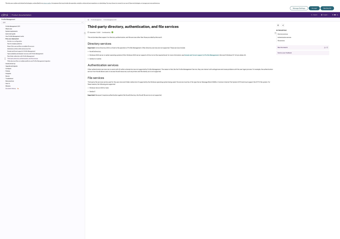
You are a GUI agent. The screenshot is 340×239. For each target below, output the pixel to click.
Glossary (7, 86)
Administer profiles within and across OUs (19, 48)
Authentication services (284, 37)
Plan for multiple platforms (14, 43)
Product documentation (21, 15)
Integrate (8, 73)
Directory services (283, 34)
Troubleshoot (9, 78)
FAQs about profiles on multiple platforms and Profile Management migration (28, 61)
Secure (7, 76)
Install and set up (10, 63)
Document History (10, 88)
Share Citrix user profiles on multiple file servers (20, 46)
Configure (8, 68)
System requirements (11, 31)
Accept (314, 8)
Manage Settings (299, 8)
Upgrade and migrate (11, 66)
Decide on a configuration (14, 41)
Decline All (327, 8)
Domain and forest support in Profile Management (21, 51)
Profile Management (96, 19)
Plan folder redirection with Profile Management (20, 56)
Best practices (9, 81)
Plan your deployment (12, 39)
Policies (7, 71)
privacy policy (47, 3)
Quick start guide (10, 34)
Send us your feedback (285, 53)
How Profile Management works (14, 36)
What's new (8, 29)
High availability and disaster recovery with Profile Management (25, 53)
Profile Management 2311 (12, 26)
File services (281, 40)
